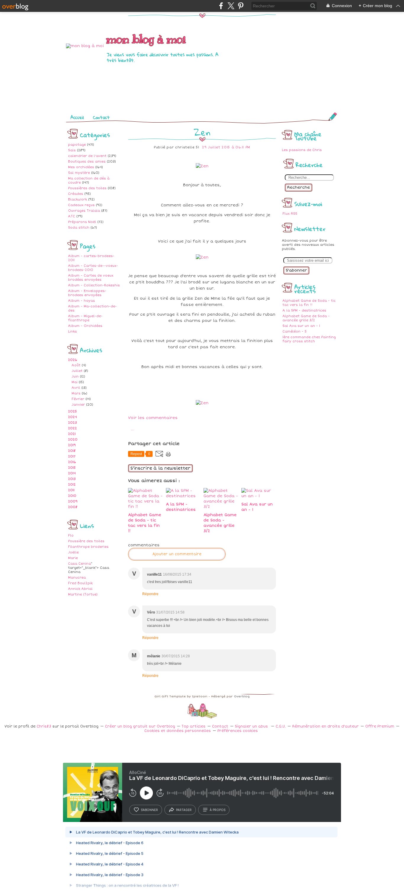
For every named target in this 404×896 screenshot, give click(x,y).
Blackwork (77, 199)
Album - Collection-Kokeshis (94, 285)
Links (72, 331)
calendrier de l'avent (87, 156)
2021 (72, 434)
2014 (72, 473)
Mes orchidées (81, 167)
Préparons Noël (82, 222)
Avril (76, 388)
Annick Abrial (80, 589)
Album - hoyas (81, 301)
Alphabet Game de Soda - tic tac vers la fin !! (309, 303)
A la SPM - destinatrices (304, 310)
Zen (202, 132)
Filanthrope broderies (88, 547)
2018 (72, 451)
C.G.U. (281, 726)
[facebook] (221, 5)
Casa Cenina (79, 564)
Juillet (77, 371)
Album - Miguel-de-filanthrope (85, 318)
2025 (72, 411)
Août (76, 365)
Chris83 (44, 726)
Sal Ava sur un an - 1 (301, 326)
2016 (72, 462)
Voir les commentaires (153, 417)
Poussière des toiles (86, 541)
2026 (72, 360)
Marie (73, 558)
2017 (71, 456)
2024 (72, 417)
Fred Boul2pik (80, 583)
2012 (72, 484)
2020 (72, 439)
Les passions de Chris (302, 150)
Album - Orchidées (85, 326)
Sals (72, 150)
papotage (77, 145)
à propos (217, 810)
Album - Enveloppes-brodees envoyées (87, 293)
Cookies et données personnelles (177, 731)
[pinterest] (240, 5)
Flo (71, 535)
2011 (71, 490)
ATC (71, 216)
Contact (101, 117)
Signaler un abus (252, 726)
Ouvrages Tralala (84, 211)
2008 (72, 507)
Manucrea (77, 577)
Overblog (242, 696)
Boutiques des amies (87, 161)
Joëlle (73, 552)
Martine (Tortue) (83, 594)
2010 (72, 496)
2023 (72, 423)
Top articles (194, 726)
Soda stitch (78, 227)
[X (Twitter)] (231, 5)
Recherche (298, 187)
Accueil (77, 117)
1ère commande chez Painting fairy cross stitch (309, 339)
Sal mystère (79, 173)
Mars (76, 393)
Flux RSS (289, 214)
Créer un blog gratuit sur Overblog (140, 726)
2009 (72, 501)
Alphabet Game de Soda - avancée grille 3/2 (306, 318)
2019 (72, 445)
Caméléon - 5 (294, 331)
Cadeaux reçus (81, 205)
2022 (72, 428)
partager (184, 810)
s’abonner (149, 810)
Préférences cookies (237, 731)
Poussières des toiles (87, 188)
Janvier (78, 405)
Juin (75, 376)
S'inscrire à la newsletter (160, 468)
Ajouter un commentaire (176, 554)
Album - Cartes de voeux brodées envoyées (90, 278)
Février (78, 399)
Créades (75, 194)
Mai (74, 382)
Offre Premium (379, 726)
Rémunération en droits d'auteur (325, 726)
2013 (72, 479)
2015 (72, 468)
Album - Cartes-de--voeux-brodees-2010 (93, 268)
